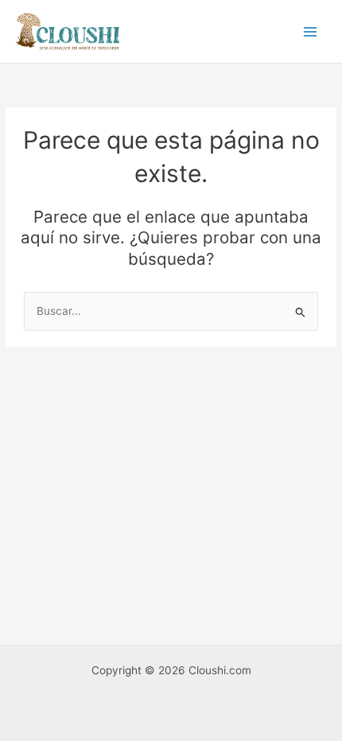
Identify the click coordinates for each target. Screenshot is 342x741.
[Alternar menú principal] (310, 31)
